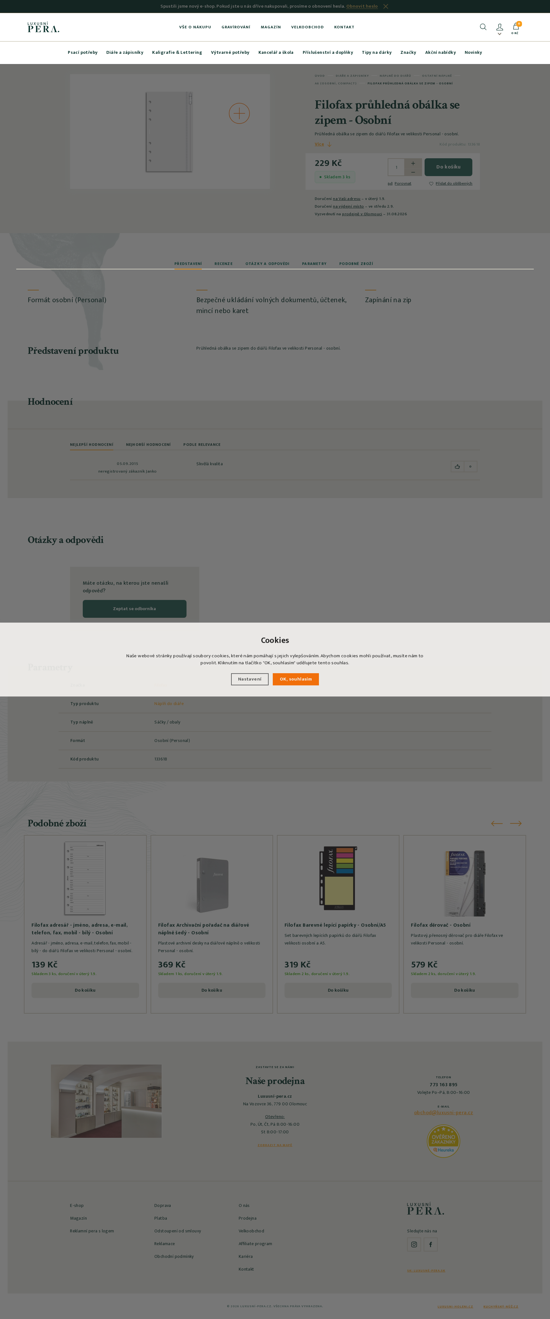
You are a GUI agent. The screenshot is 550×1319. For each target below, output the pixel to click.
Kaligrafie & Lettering (177, 52)
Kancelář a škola (276, 52)
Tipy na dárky (376, 52)
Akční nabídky (440, 52)
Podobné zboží (356, 263)
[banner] (43, 27)
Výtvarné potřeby (230, 52)
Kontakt (344, 27)
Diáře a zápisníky (124, 52)
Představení (188, 263)
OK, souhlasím (296, 679)
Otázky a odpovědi (267, 263)
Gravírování (236, 27)
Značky (408, 52)
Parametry (314, 263)
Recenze (223, 263)
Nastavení (250, 679)
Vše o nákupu (195, 27)
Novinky (473, 52)
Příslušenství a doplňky (328, 52)
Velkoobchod (307, 27)
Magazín (271, 27)
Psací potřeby (82, 52)
